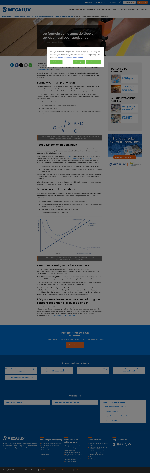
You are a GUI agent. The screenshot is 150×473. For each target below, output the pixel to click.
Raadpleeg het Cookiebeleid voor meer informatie (70, 57)
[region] (75, 57)
